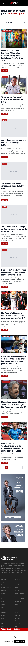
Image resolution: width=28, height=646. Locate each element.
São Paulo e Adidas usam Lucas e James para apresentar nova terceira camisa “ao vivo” (14, 315)
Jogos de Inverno (19, 596)
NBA (16, 607)
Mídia (16, 604)
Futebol (3, 593)
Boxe (16, 582)
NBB (2, 610)
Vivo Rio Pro (4, 621)
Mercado (3, 604)
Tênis (16, 621)
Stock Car (17, 615)
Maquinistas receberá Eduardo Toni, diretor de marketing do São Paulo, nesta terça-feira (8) (13, 404)
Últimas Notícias (19, 624)
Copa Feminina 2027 (6, 587)
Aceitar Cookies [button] (20, 641)
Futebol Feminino (19, 593)
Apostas (3, 579)
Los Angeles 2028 (19, 598)
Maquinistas (18, 601)
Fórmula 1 (4, 596)
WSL (16, 626)
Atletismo (17, 579)
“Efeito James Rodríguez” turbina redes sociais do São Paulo (12, 99)
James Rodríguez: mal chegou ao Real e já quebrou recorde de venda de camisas (14, 229)
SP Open (3, 615)
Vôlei (2, 626)
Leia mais (4, 70)
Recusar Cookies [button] (8, 641)
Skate (16, 612)
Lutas (2, 601)
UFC (2, 624)
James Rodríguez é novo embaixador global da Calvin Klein (12, 185)
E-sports (3, 590)
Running (3, 612)
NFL (16, 610)
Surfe (2, 618)
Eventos (17, 590)
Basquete (3, 582)
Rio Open (17, 618)
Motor (3, 607)
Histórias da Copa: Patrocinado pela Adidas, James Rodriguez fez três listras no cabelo (13, 272)
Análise (17, 587)
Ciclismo (3, 585)
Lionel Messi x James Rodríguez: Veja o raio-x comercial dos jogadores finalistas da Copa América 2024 (12, 56)
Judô (2, 598)
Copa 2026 (17, 585)
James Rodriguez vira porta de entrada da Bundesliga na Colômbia (13, 142)
